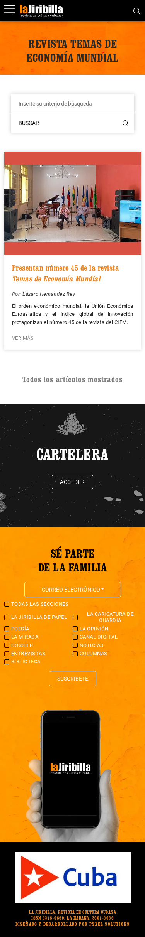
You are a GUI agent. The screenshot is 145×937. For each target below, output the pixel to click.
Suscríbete (72, 679)
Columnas (93, 653)
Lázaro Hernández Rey (48, 294)
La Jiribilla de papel (39, 617)
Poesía (20, 629)
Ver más (23, 338)
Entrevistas (28, 653)
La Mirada (25, 637)
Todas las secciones (40, 604)
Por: (17, 294)
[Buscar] (136, 10)
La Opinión (94, 629)
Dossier (22, 645)
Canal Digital (99, 637)
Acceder (72, 482)
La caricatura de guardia (110, 617)
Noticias (92, 645)
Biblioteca (26, 661)
